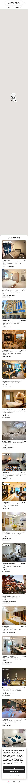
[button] (9, 266)
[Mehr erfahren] (19, 238)
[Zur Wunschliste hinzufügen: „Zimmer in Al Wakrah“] (24, 391)
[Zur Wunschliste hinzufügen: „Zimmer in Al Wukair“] (24, 423)
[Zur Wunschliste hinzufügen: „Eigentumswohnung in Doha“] (24, 545)
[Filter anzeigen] (25, 2)
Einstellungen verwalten (14, 775)
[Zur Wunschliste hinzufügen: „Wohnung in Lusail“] (24, 669)
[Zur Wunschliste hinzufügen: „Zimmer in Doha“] (24, 242)
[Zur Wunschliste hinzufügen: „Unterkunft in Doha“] (24, 730)
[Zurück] (3, 2)
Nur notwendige (14, 771)
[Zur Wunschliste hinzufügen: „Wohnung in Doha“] (24, 271)
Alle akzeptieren (14, 768)
